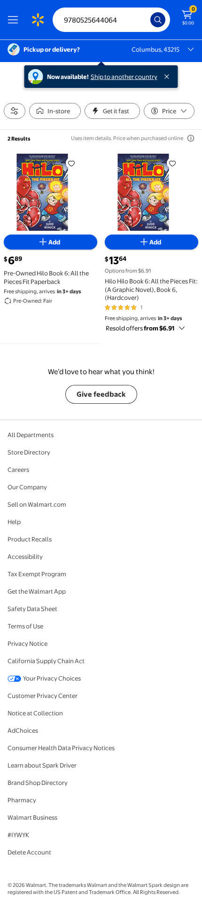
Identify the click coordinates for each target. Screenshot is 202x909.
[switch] (55, 111)
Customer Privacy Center (43, 695)
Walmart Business (32, 817)
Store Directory (29, 452)
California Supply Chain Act (46, 661)
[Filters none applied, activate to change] (14, 111)
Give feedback (101, 394)
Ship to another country (124, 76)
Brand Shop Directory (38, 782)
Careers (18, 469)
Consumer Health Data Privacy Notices (61, 748)
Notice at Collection (35, 713)
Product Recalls (30, 539)
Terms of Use (25, 626)
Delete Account (29, 852)
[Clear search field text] (145, 20)
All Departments (31, 435)
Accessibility (25, 556)
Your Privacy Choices (52, 678)
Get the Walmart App (37, 591)
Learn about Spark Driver (42, 765)
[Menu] (15, 19)
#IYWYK (18, 834)
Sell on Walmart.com (37, 504)
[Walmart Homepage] (37, 19)
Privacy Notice (27, 643)
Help (14, 521)
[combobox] (111, 20)
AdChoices (23, 730)
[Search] (157, 19)
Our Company (27, 487)
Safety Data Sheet (32, 608)
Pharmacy (22, 800)
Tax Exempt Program (37, 574)
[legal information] (190, 138)
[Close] (168, 76)
